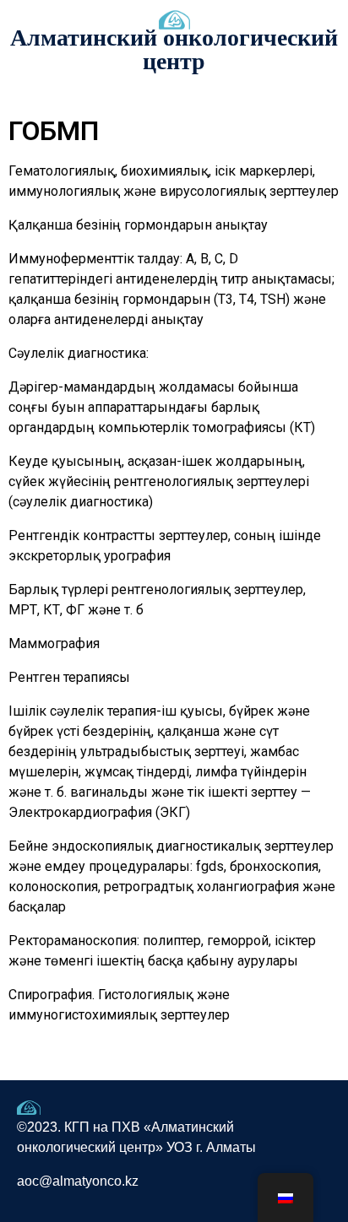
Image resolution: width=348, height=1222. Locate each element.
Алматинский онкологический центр (174, 49)
